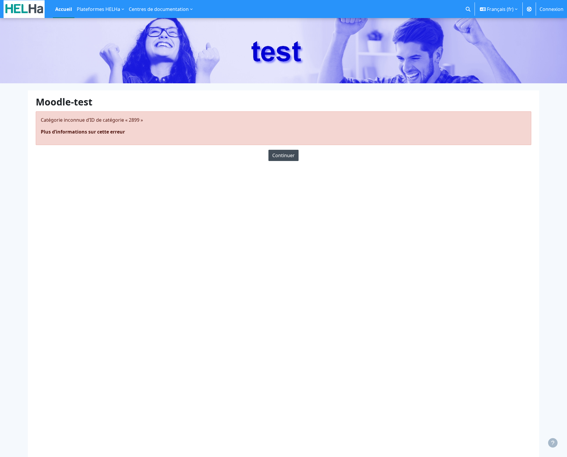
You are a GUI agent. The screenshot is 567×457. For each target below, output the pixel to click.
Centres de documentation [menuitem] (159, 9)
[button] (468, 9)
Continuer (283, 155)
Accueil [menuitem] (63, 9)
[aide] (529, 9)
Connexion (551, 9)
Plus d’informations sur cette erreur (83, 132)
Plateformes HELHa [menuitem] (98, 9)
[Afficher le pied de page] (553, 443)
